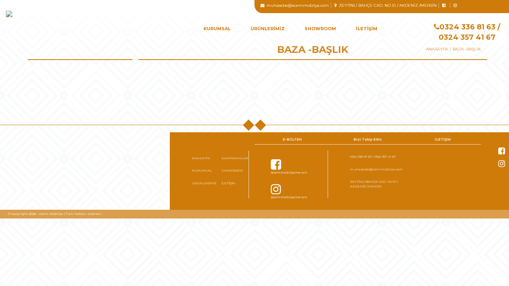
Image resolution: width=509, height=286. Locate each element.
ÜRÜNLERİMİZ (268, 28)
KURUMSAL (217, 28)
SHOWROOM (320, 28)
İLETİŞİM (366, 28)
